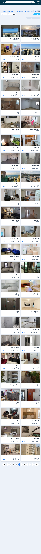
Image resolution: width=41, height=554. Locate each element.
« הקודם (36, 464)
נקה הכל (23, 17)
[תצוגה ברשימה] (4, 14)
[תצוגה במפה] (2, 14)
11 (7, 464)
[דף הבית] (38, 2)
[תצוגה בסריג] (5, 14)
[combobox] (20, 2)
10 (10, 464)
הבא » (4, 464)
